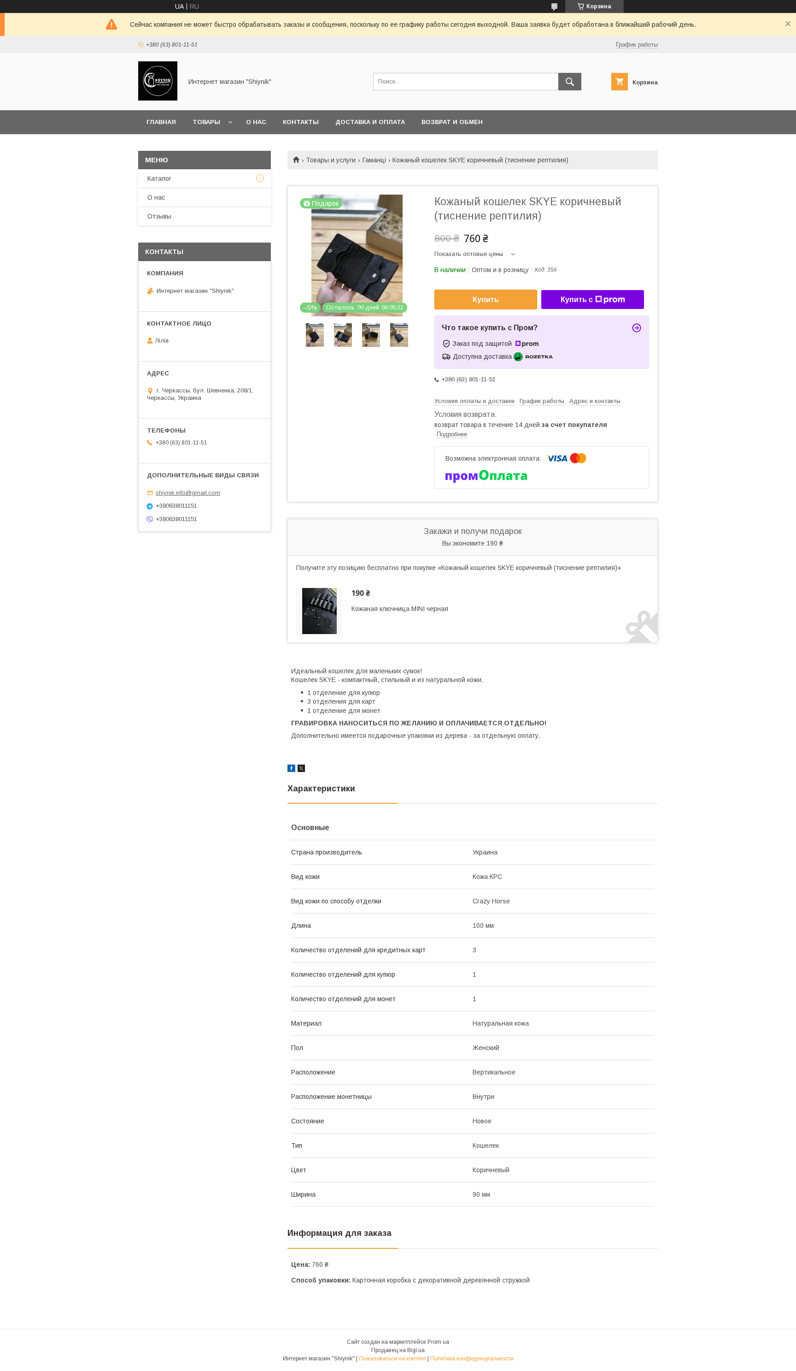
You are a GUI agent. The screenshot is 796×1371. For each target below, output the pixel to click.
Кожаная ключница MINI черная (399, 608)
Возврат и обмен (452, 122)
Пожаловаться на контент (392, 1358)
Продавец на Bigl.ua (398, 1350)
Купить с (577, 299)
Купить (486, 299)
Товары (206, 122)
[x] (301, 769)
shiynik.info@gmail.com (188, 492)
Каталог (159, 178)
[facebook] (291, 769)
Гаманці (374, 160)
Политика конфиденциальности (472, 1358)
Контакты (301, 122)
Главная (161, 122)
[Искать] (569, 81)
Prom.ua (438, 1342)
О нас (256, 122)
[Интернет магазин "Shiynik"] (157, 98)
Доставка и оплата (370, 122)
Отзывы (159, 216)
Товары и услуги (331, 160)
